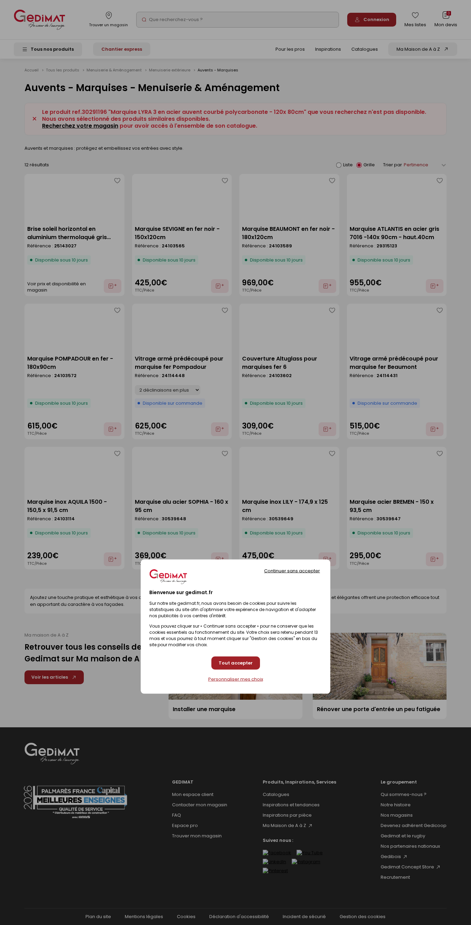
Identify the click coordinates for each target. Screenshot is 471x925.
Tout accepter (236, 663)
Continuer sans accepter (292, 571)
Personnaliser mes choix (235, 679)
